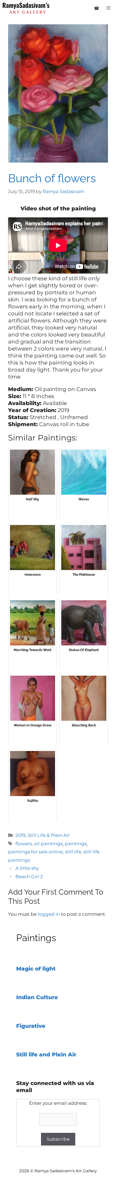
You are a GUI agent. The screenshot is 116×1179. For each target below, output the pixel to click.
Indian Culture (37, 997)
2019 (20, 835)
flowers (23, 843)
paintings (76, 843)
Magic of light (36, 968)
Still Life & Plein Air (49, 835)
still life (73, 851)
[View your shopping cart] (97, 8)
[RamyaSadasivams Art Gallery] (26, 8)
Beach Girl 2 (29, 876)
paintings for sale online (35, 851)
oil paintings (48, 843)
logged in (49, 914)
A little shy (27, 868)
